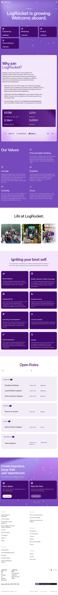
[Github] (51, 570)
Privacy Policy (44, 591)
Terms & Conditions (33, 591)
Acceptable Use (53, 591)
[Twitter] (49, 570)
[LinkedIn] (56, 570)
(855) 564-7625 (15, 584)
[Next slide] (52, 233)
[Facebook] (53, 570)
